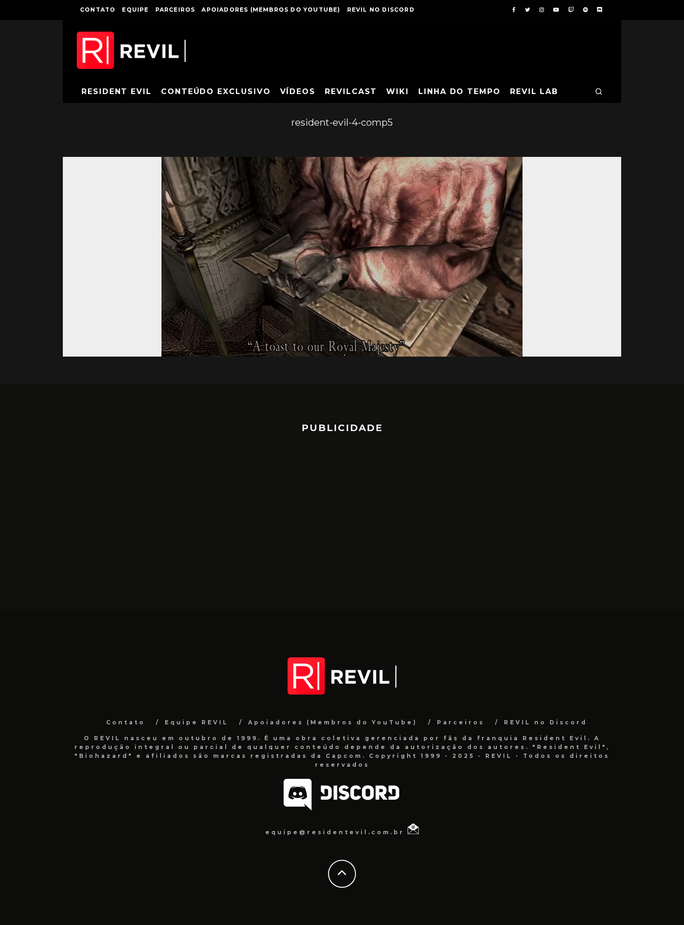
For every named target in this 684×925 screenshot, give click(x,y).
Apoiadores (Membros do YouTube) (270, 9)
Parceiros (175, 9)
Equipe (135, 9)
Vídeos (298, 91)
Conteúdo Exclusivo (216, 91)
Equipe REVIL (196, 722)
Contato (97, 9)
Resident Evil (116, 91)
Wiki (397, 91)
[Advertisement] (342, 517)
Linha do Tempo (459, 91)
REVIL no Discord (381, 9)
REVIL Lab (534, 91)
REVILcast (351, 91)
